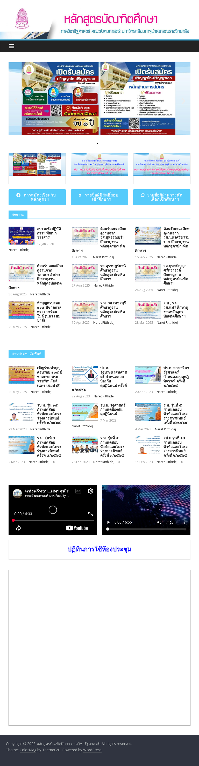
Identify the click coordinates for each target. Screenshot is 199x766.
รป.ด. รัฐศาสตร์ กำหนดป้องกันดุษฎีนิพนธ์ (112, 409)
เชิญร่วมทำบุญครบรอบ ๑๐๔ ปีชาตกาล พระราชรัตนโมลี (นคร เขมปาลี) (49, 376)
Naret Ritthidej (19, 250)
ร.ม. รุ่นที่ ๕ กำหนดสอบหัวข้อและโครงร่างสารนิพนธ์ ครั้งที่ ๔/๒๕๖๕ (49, 446)
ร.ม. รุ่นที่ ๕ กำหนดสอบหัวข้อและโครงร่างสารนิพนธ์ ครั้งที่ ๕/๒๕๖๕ (176, 414)
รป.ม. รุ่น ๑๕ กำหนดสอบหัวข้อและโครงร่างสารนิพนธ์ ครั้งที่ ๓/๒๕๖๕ (49, 414)
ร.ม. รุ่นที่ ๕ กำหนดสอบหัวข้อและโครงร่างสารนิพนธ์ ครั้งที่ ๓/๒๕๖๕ (112, 446)
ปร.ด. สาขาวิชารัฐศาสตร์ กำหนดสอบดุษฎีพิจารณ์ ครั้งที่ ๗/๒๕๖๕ (176, 376)
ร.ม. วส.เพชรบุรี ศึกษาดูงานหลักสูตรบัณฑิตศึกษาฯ (113, 309)
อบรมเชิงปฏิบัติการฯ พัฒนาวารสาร (49, 233)
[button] (88, 143)
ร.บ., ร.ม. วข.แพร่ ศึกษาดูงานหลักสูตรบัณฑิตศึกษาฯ (176, 309)
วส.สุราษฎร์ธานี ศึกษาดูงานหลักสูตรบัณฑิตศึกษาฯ (113, 272)
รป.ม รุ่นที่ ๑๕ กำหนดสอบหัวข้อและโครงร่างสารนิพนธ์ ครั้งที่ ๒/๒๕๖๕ (176, 446)
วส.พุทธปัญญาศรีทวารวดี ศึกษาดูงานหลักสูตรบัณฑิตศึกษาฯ (176, 274)
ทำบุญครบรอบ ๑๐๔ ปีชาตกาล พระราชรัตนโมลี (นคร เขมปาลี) (49, 311)
